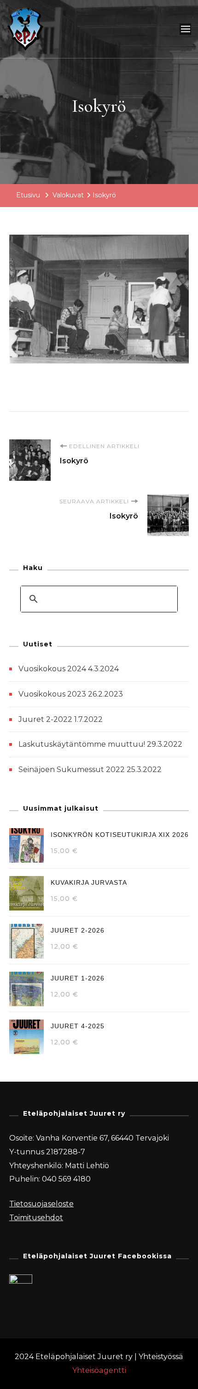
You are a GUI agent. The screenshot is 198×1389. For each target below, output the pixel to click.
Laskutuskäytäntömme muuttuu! (81, 744)
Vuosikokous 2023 (52, 694)
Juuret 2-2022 (45, 719)
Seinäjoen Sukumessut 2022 (71, 769)
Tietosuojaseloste (41, 1203)
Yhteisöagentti (99, 1370)
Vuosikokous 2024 (52, 668)
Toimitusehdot (36, 1217)
